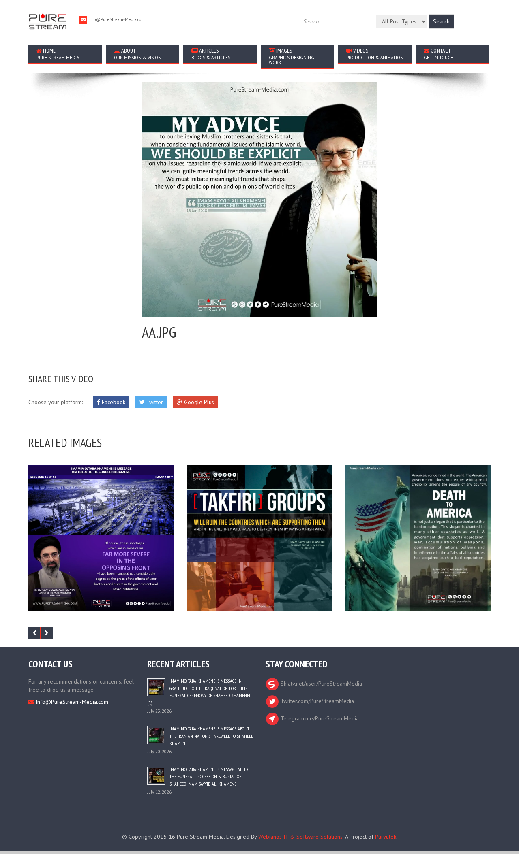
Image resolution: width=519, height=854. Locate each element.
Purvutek (385, 836)
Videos (374, 53)
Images (291, 56)
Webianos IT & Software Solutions (300, 836)
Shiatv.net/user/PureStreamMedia (320, 683)
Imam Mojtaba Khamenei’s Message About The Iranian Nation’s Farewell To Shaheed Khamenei (211, 736)
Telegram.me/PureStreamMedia (319, 718)
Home (57, 53)
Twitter (154, 402)
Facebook (112, 402)
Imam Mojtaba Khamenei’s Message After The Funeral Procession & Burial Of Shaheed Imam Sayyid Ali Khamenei (209, 776)
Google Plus (198, 402)
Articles (210, 53)
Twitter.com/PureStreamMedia (316, 701)
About (137, 53)
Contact (439, 53)
